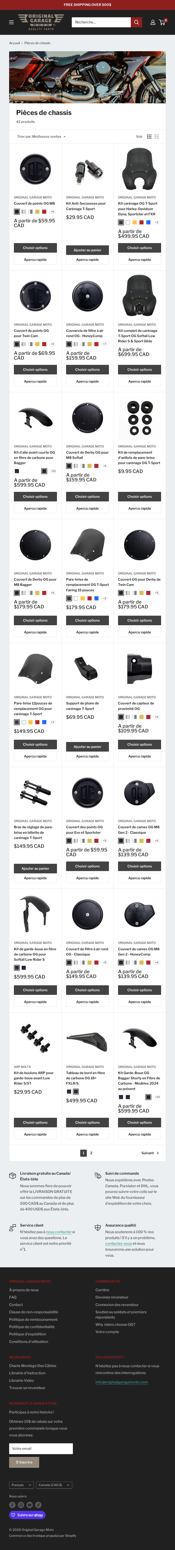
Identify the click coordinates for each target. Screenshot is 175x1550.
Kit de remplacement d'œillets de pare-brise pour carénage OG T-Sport (139, 457)
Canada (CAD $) (50, 1485)
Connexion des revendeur (117, 1305)
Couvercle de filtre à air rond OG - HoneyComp (84, 333)
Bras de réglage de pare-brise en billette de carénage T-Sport (33, 832)
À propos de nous (24, 1290)
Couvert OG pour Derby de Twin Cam (139, 582)
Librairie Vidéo (21, 1380)
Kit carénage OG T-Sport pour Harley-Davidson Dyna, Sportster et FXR (137, 208)
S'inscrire (24, 1462)
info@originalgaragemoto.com (121, 1382)
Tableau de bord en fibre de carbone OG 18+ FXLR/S (85, 1078)
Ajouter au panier (87, 250)
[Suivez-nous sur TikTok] (38, 1505)
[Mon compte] (153, 22)
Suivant (148, 1153)
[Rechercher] (136, 22)
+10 (53, 471)
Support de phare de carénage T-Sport (82, 706)
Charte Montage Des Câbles (32, 1366)
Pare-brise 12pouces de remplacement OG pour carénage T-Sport (33, 708)
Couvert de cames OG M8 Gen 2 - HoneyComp (139, 951)
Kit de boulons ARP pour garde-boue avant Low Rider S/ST (34, 1078)
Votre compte (107, 1332)
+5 (52, 344)
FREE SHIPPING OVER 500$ (87, 5)
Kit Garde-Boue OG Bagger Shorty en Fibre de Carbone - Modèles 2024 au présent (139, 1081)
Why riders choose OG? (115, 1324)
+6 (52, 211)
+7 (104, 344)
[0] (162, 22)
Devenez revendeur (111, 1297)
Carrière (102, 1290)
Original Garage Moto (33, 197)
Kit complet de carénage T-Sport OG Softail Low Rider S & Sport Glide (137, 336)
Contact (16, 1305)
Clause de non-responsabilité (33, 1312)
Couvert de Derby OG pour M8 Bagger (35, 582)
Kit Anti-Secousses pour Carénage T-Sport (86, 206)
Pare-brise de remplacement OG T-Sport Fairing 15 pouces (87, 584)
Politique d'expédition (27, 1334)
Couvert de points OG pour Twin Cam (31, 333)
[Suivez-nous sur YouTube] (29, 1505)
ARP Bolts (22, 1067)
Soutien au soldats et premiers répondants (121, 1314)
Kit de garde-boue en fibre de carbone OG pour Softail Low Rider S (35, 954)
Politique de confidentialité (31, 1327)
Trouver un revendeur (27, 1388)
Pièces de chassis (37, 43)
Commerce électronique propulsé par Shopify (42, 1535)
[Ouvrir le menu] (11, 22)
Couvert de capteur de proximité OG (136, 706)
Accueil (14, 43)
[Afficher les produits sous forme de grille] (149, 137)
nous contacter (59, 1232)
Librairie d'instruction (27, 1373)
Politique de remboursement (33, 1319)
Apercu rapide (35, 260)
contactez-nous (118, 1243)
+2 (156, 222)
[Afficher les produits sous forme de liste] (157, 137)
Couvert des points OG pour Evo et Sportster (84, 829)
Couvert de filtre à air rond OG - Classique (87, 951)
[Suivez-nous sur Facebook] (12, 1505)
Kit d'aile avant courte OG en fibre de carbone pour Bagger (34, 457)
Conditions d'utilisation (28, 1341)
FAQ (12, 1297)
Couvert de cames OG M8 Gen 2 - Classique (139, 829)
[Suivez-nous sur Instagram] (21, 1505)
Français (18, 1485)
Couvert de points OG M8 (34, 203)
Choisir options (35, 248)
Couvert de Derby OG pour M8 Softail (87, 455)
